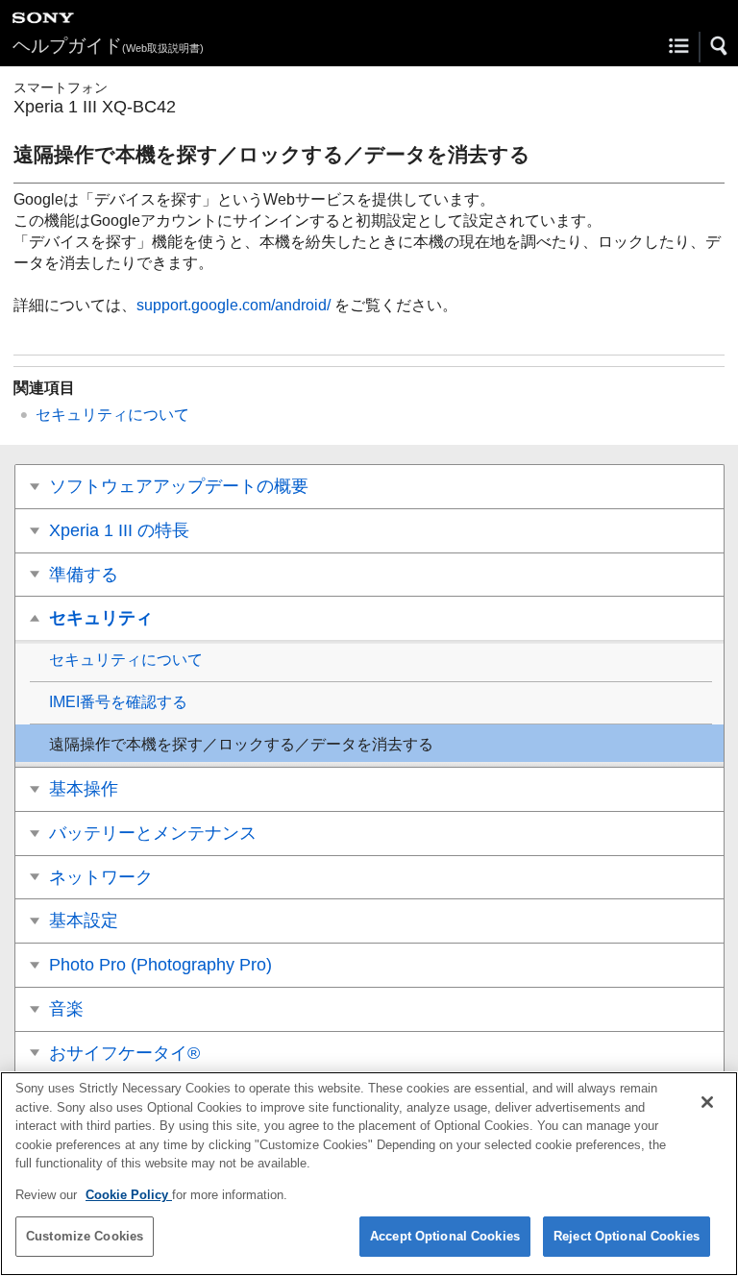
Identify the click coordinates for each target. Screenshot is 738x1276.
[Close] (707, 1102)
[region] (369, 1173)
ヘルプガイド (108, 46)
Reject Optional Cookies (627, 1236)
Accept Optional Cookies (445, 1236)
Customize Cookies (84, 1236)
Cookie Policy (129, 1195)
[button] (719, 46)
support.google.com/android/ (233, 305)
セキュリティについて (112, 414)
